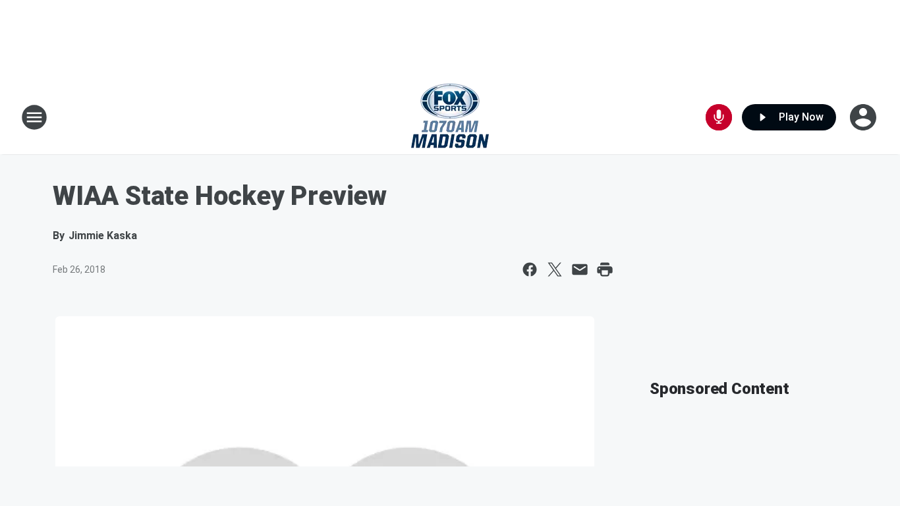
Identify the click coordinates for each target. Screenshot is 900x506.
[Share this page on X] (555, 269)
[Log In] (864, 117)
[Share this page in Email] (580, 269)
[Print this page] (605, 269)
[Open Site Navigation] (34, 117)
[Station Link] (450, 117)
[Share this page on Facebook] (529, 269)
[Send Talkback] (719, 117)
